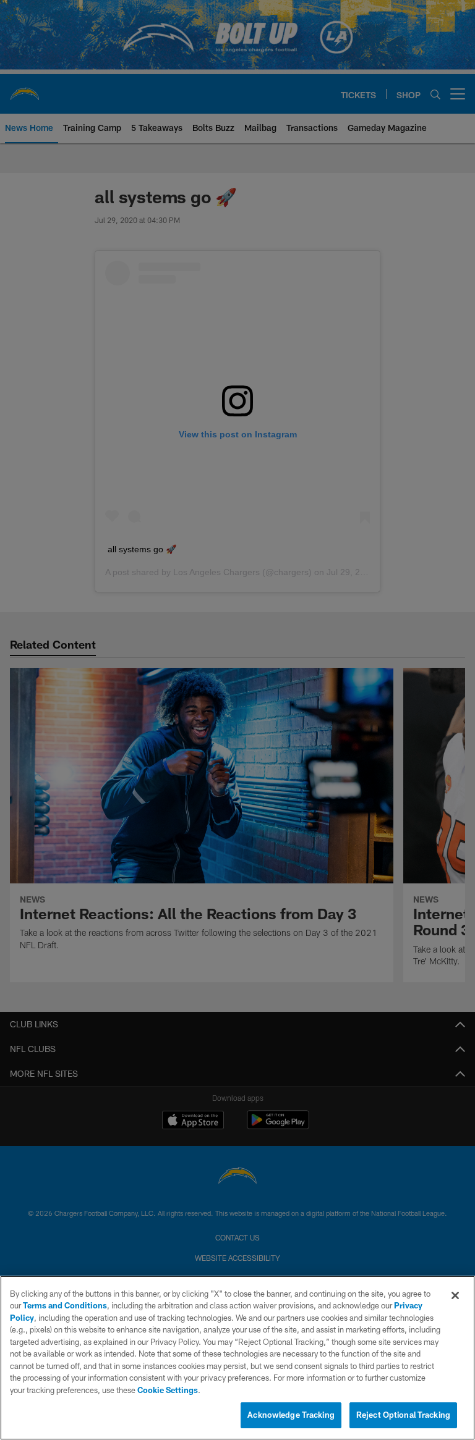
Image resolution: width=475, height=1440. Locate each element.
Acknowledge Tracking (291, 1415)
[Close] (455, 1295)
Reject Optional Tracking (403, 1415)
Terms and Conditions (65, 1305)
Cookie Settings (167, 1390)
